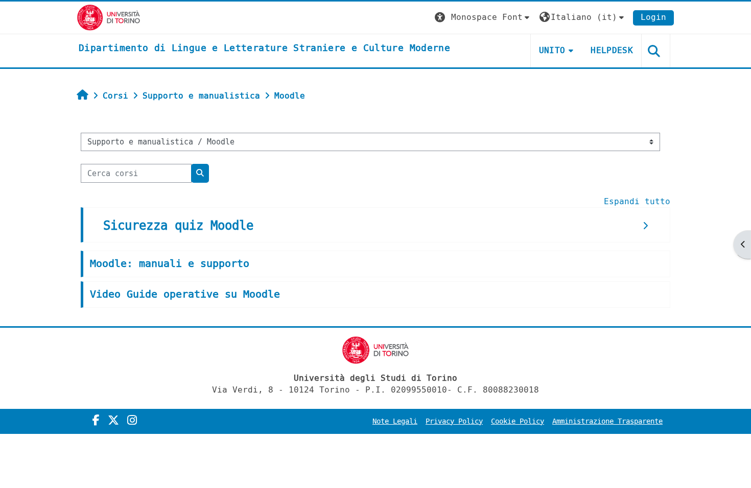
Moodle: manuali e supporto (169, 263)
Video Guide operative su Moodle (185, 294)
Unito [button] (552, 50)
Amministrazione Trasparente (607, 421)
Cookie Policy (517, 421)
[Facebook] (96, 420)
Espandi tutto (637, 201)
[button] (483, 18)
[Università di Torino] (108, 17)
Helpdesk (612, 50)
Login (653, 17)
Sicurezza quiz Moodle (178, 225)
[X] (113, 420)
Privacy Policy (454, 421)
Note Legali (394, 421)
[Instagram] (132, 420)
